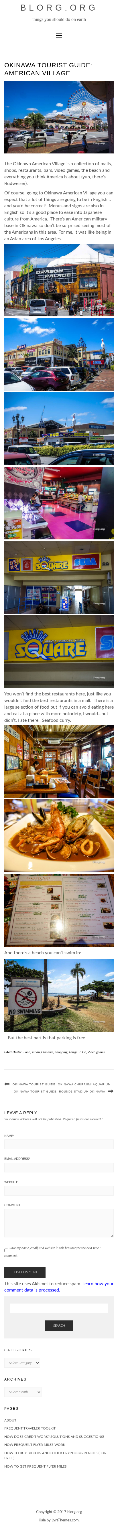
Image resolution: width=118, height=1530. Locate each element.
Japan (36, 1052)
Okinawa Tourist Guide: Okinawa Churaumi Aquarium (62, 1084)
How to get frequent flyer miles (35, 1466)
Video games (96, 1052)
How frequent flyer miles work (34, 1444)
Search (59, 1325)
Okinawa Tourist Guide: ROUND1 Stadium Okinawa (59, 1091)
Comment (12, 1205)
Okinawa (47, 1052)
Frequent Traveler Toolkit (30, 1428)
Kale (42, 1520)
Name (9, 1135)
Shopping (61, 1052)
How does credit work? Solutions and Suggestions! (54, 1436)
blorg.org (59, 7)
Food (26, 1052)
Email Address (17, 1158)
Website (11, 1182)
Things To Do (77, 1052)
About (10, 1420)
